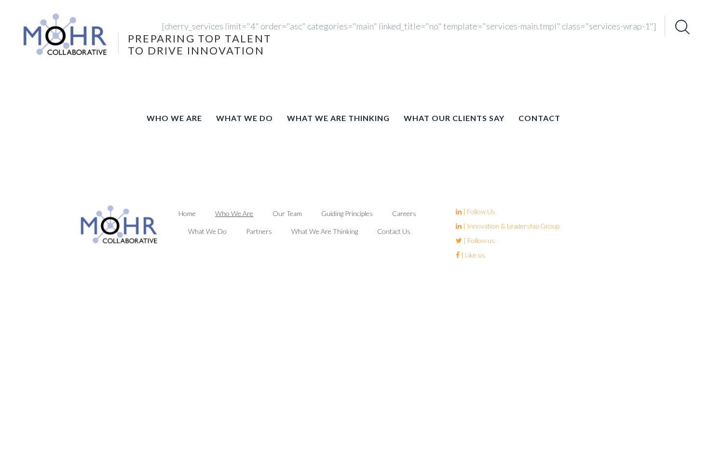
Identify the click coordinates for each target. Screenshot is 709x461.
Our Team (287, 213)
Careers (404, 213)
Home (187, 213)
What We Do (244, 117)
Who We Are (174, 117)
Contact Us (393, 231)
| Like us (472, 255)
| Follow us (478, 240)
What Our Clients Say (454, 117)
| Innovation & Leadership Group (510, 226)
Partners (259, 231)
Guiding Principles (347, 213)
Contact (539, 117)
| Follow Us (478, 211)
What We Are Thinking (338, 117)
